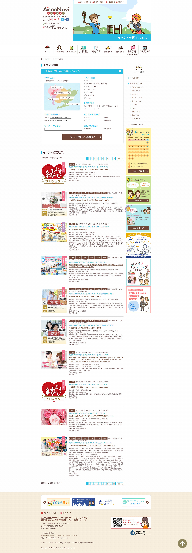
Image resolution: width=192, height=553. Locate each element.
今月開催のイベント (93, 106)
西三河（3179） (68, 98)
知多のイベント (136, 94)
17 (132, 152)
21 (144, 152)
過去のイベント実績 (136, 125)
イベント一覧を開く (138, 171)
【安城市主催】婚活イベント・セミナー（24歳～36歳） (89, 170)
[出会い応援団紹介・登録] (132, 50)
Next (147, 502)
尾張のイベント (136, 91)
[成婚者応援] (120, 50)
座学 (97, 84)
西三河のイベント (137, 98)
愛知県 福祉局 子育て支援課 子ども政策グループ (59, 535)
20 (141, 152)
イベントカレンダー (136, 83)
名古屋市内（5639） (63, 93)
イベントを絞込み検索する (82, 137)
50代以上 (108, 120)
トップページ (47, 59)
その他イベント (136, 119)
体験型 (103, 84)
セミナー (89, 84)
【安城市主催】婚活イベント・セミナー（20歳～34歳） (89, 387)
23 (129, 155)
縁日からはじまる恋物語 (78, 229)
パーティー (90, 81)
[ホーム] (47, 50)
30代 (106, 117)
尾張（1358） (58, 87)
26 (138, 155)
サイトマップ (67, 513)
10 (111, 158)
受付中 (88, 129)
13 (141, 149)
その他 (88, 98)
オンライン (90, 95)
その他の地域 (63, 81)
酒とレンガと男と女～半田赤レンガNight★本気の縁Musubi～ (91, 416)
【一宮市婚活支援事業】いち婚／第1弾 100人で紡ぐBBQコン (92, 445)
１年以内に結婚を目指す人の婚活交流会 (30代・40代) (89, 200)
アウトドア (90, 92)
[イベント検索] (59, 50)
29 (147, 155)
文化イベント (91, 89)
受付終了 (108, 129)
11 (114, 158)
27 (141, 155)
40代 (88, 120)
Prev (44, 502)
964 (119, 158)
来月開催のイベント (111, 106)
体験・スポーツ (91, 86)
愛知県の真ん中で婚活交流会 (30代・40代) (85, 296)
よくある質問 (111, 2)
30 (129, 159)
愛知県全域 (50, 81)
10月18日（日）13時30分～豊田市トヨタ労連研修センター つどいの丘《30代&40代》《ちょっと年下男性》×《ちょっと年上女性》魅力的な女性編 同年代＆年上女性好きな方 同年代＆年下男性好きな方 (96, 359)
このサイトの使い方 (85, 2)
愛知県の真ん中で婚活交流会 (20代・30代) (85, 328)
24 (132, 155)
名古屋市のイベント (137, 87)
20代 (88, 117)
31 (132, 159)
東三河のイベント (137, 101)
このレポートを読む (138, 228)
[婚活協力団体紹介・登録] (145, 50)
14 (144, 149)
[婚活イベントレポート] (96, 50)
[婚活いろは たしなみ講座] (84, 50)
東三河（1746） (74, 104)
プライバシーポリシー (51, 513)
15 (147, 149)
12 (138, 149)
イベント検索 (134, 78)
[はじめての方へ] (71, 50)
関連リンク (121, 2)
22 (147, 152)
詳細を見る (138, 200)
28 (144, 155)
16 (129, 152)
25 (135, 155)
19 (138, 152)
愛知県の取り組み (99, 2)
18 (135, 152)
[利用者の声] (108, 50)
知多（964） (54, 99)
